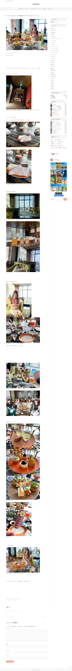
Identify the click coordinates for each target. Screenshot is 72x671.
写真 (20, 610)
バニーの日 (44, 616)
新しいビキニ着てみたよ (57, 123)
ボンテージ (53, 58)
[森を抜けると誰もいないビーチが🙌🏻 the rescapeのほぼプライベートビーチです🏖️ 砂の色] (53, 180)
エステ (52, 42)
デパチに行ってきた (56, 115)
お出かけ (52, 30)
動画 (51, 64)
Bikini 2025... (55, 112)
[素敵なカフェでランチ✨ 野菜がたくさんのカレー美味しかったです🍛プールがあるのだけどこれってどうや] (58, 173)
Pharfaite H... (55, 132)
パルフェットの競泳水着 (57, 107)
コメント (8, 628)
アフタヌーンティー (16, 610)
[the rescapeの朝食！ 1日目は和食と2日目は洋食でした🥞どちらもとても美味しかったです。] (58, 180)
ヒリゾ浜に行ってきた (56, 129)
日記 (51, 78)
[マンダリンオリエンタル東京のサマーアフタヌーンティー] (26, 34)
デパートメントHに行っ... (57, 128)
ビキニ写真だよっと (56, 110)
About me (21, 8)
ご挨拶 (52, 34)
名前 (7, 644)
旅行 (51, 68)
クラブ (52, 44)
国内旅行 (52, 70)
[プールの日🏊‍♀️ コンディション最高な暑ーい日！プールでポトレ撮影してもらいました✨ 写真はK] (64, 166)
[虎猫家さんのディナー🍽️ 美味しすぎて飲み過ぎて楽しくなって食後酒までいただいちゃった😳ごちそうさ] (58, 166)
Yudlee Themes (37, 669)
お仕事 (52, 28)
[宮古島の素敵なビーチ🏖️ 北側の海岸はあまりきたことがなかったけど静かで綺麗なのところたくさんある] (53, 166)
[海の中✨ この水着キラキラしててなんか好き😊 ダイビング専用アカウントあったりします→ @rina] (64, 173)
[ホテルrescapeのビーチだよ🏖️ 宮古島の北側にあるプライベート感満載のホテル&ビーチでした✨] (64, 180)
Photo (26, 8)
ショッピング (53, 48)
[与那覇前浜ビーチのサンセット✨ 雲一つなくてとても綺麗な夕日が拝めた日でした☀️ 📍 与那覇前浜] (53, 173)
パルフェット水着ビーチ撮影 (56, 147)
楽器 (51, 82)
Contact (50, 8)
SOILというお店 (53, 139)
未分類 (52, 80)
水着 (51, 84)
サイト (7, 655)
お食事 (11, 610)
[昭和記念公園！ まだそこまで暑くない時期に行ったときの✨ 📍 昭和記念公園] (64, 187)
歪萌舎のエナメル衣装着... (57, 109)
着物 (51, 86)
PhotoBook (33, 8)
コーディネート (53, 46)
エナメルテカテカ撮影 (56, 105)
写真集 (52, 62)
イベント (52, 40)
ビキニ (52, 54)
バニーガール (53, 52)
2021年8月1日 (14, 53)
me (8, 612)
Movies (39, 8)
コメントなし (21, 53)
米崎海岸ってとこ (56, 131)
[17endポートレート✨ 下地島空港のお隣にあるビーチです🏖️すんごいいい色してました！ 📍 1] (53, 187)
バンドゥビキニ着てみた (57, 125)
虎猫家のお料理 (53, 145)
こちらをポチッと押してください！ (12, 599)
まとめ (52, 36)
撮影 (51, 66)
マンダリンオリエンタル (20, 612)
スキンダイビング (54, 50)
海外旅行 (52, 74)
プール (52, 56)
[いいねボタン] (7, 607)
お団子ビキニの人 (56, 113)
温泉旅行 (52, 76)
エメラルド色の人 (9, 616)
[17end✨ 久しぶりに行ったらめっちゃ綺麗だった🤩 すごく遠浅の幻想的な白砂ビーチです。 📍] (58, 187)
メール (8, 650)
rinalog (36, 4)
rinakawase (9, 53)
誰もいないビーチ (56, 126)
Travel (44, 8)
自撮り (52, 88)
